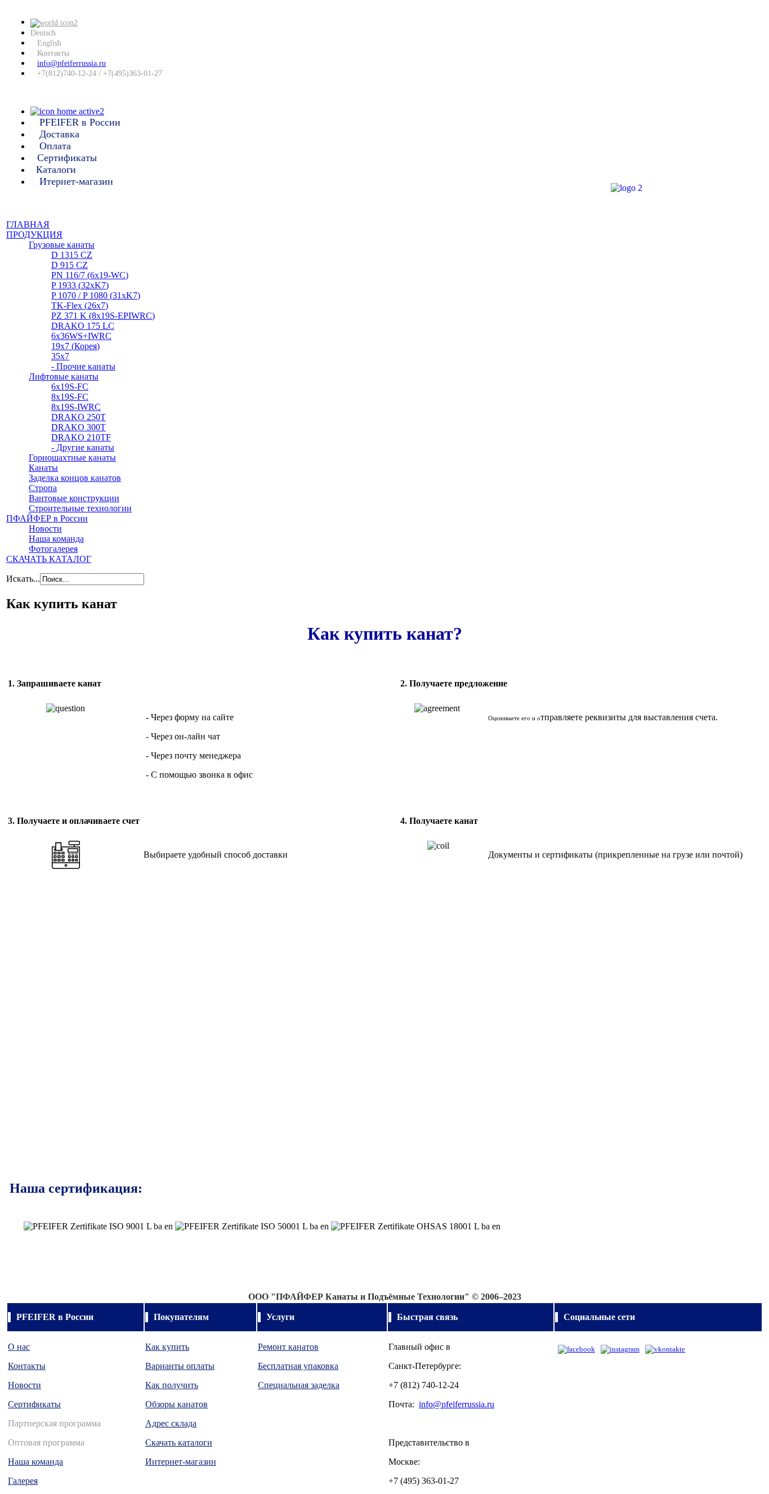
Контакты (53, 53)
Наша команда (35, 1461)
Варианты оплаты (179, 1366)
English (49, 43)
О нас (19, 1347)
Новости (24, 1385)
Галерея (23, 1481)
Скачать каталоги (178, 1442)
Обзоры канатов (176, 1404)
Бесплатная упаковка (298, 1366)
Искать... (23, 578)
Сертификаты (67, 157)
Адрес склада (170, 1423)
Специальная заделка (298, 1385)
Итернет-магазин (76, 181)
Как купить (167, 1347)
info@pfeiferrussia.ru (71, 63)
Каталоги (56, 169)
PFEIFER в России (79, 122)
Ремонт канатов (288, 1347)
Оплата (55, 145)
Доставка (59, 134)
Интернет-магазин (180, 1461)
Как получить (171, 1385)
